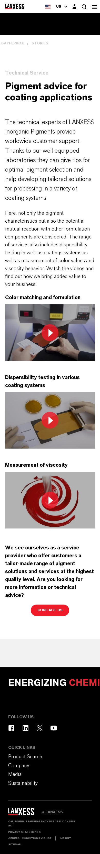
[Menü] (94, 6)
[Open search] (84, 7)
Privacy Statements (24, 832)
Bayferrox (12, 43)
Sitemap (14, 844)
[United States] (48, 6)
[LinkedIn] (25, 728)
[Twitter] (39, 728)
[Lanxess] (25, 813)
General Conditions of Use (30, 838)
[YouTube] (54, 728)
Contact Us (50, 610)
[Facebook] (11, 728)
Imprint (65, 838)
